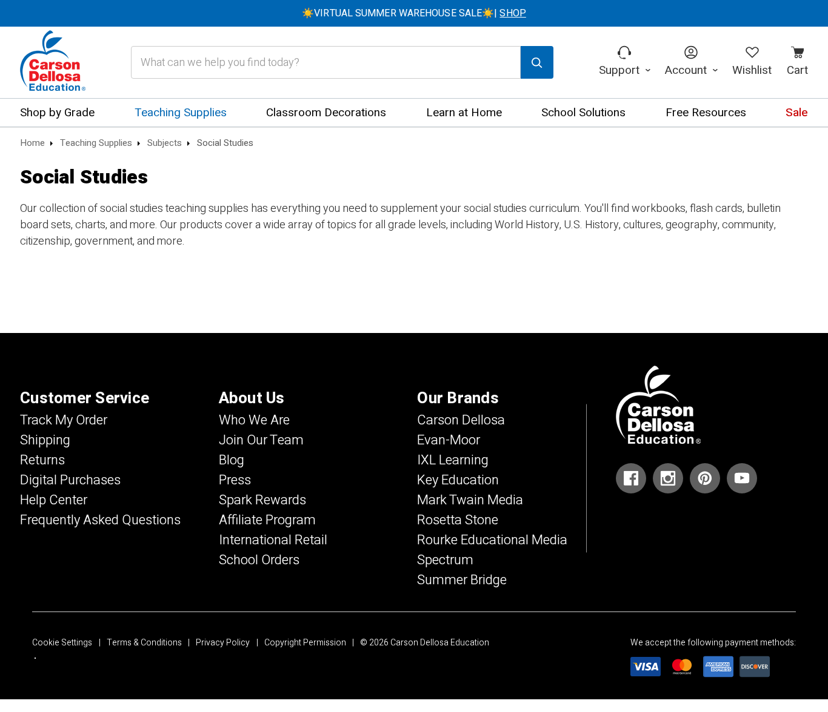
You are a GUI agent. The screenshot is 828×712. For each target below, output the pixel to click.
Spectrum (445, 560)
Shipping (45, 440)
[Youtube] (742, 478)
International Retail (273, 540)
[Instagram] (668, 478)
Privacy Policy (223, 642)
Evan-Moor (448, 440)
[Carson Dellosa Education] (52, 62)
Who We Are (254, 420)
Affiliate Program (267, 520)
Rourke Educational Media (492, 540)
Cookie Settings (62, 642)
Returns (42, 460)
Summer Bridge (462, 580)
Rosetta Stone (457, 520)
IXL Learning (453, 460)
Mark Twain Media (470, 500)
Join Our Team (261, 440)
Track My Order (63, 420)
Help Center (53, 500)
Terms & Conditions (144, 642)
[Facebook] (631, 478)
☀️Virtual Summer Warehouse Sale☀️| (414, 13)
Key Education (458, 480)
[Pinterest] (705, 478)
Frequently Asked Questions (100, 520)
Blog (231, 460)
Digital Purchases (70, 480)
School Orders (259, 560)
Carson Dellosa (461, 420)
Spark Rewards (262, 500)
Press (235, 480)
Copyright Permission (305, 642)
